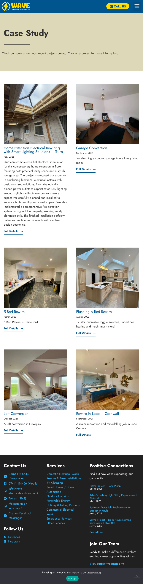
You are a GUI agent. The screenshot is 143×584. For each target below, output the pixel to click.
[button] (137, 6)
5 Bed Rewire (14, 311)
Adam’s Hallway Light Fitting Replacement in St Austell (114, 496)
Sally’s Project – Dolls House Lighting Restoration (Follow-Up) (110, 521)
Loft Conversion (16, 413)
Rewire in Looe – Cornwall (97, 413)
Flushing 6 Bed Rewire (94, 311)
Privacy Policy (94, 572)
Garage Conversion (91, 148)
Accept (72, 578)
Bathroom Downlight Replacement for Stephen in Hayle (110, 509)
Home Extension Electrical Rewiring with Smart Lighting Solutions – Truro (33, 149)
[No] (137, 575)
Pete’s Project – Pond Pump (105, 486)
